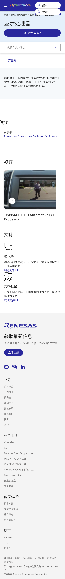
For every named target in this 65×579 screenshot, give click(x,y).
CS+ (6, 447)
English (8, 537)
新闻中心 (9, 402)
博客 (6, 419)
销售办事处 (10, 519)
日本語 (7, 548)
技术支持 (9, 503)
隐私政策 (27, 558)
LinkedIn (23, 366)
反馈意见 (9, 562)
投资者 (7, 397)
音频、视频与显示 (19, 14)
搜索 (48, 5)
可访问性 (39, 558)
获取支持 (9, 300)
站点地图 (51, 558)
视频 (6, 424)
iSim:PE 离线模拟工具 (15, 464)
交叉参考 (9, 486)
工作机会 (9, 391)
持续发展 (9, 408)
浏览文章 (9, 270)
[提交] (38, 11)
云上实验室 (10, 480)
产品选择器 (35, 33)
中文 (6, 542)
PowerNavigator (12, 475)
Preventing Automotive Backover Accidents (30, 136)
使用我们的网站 (12, 558)
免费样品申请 (11, 508)
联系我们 (9, 413)
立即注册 (13, 352)
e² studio (9, 442)
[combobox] (48, 12)
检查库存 (9, 514)
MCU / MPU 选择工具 (15, 458)
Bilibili (6, 366)
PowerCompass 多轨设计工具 (20, 469)
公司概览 (9, 386)
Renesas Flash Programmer (18, 453)
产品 (6, 14)
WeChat (14, 366)
